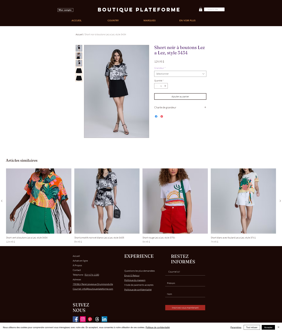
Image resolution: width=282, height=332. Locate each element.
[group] (141, 206)
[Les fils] (97, 319)
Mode (138, 284)
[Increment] (165, 85)
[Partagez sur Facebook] (156, 116)
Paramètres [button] (235, 327)
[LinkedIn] (104, 319)
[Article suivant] (280, 201)
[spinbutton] (161, 85)
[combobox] (180, 74)
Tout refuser (251, 327)
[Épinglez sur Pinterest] (161, 116)
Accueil (79, 34)
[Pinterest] (90, 319)
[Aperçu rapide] (38, 201)
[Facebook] (75, 319)
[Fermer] (278, 327)
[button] (200, 9)
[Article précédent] (2, 201)
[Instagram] (83, 319)
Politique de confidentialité (158, 327)
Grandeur (160, 68)
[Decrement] (156, 85)
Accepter (268, 327)
